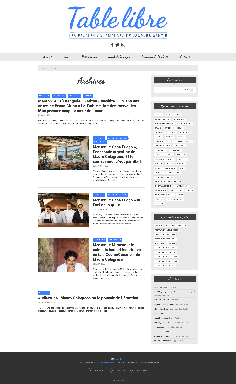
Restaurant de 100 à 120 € (166, 257)
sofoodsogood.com (161, 332)
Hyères (181, 137)
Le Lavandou (175, 150)
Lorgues (181, 155)
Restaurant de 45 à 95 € (165, 243)
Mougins (181, 164)
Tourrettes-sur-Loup (164, 195)
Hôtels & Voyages (119, 57)
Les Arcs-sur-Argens (164, 155)
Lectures (185, 57)
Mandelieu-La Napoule (164, 159)
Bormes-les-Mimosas (164, 123)
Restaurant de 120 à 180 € (166, 261)
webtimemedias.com (162, 336)
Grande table (99, 240)
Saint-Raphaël (181, 186)
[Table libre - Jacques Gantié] (118, 1)
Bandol (177, 114)
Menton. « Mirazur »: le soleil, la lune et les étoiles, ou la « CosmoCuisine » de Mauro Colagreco (117, 252)
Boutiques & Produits (154, 57)
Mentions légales (107, 362)
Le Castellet (160, 150)
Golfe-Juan (185, 132)
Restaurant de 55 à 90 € (165, 248)
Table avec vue (100, 142)
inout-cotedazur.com (162, 341)
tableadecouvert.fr (161, 327)
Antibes (158, 114)
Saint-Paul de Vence (163, 186)
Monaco (169, 164)
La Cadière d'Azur (162, 141)
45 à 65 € (158, 225)
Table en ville (74, 96)
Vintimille (159, 204)
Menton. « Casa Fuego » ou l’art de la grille (117, 202)
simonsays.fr (159, 287)
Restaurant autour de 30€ (166, 230)
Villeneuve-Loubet (175, 199)
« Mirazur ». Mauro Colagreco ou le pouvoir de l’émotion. (88, 298)
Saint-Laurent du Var (164, 177)
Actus (67, 57)
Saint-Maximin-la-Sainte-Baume (168, 181)
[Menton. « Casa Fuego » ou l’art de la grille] (63, 210)
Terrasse (88, 96)
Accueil (47, 57)
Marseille (182, 159)
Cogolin (179, 128)
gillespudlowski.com (161, 309)
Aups (168, 114)
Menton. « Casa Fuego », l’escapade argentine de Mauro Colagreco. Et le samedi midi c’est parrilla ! (117, 154)
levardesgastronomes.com (164, 322)
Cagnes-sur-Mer (184, 123)
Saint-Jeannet (174, 173)
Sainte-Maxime (176, 190)
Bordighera (179, 119)
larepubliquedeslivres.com (164, 304)
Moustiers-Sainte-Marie (165, 168)
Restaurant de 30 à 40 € (165, 234)
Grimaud (158, 137)
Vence (180, 195)
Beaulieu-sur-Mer (162, 119)
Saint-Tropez (160, 190)
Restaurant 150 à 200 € (176, 225)
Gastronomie (59, 96)
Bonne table (44, 96)
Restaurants (89, 57)
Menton (158, 164)
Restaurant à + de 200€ (165, 266)
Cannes (168, 128)
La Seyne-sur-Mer (162, 146)
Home (41, 68)
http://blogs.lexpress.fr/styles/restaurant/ (170, 292)
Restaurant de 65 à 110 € (165, 252)
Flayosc (172, 132)
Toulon (190, 190)
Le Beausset (179, 146)
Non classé (44, 293)
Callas (158, 128)
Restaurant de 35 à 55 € (165, 239)
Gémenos (170, 137)
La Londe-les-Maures (183, 141)
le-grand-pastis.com (161, 318)
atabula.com (158, 313)
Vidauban (159, 199)
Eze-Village (159, 132)
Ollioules (159, 173)
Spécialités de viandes (117, 138)
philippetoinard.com (161, 300)
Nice (181, 168)
